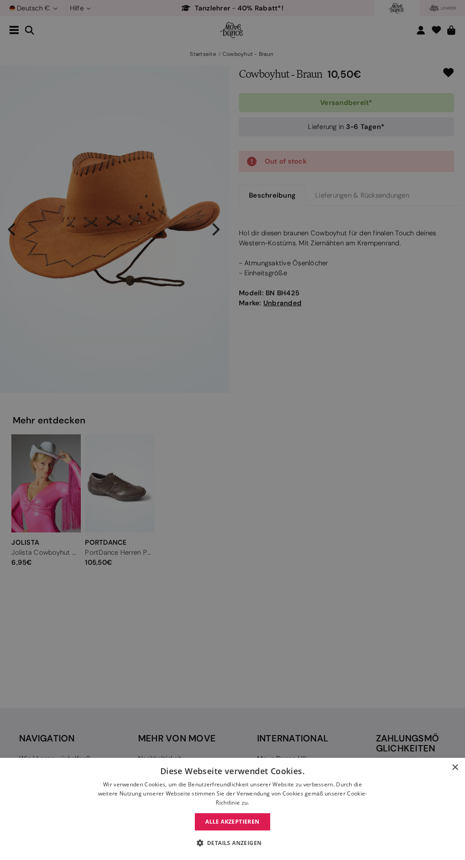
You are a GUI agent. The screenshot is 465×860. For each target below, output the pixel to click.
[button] (232, 843)
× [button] (454, 767)
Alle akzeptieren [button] (232, 821)
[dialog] (232, 809)
